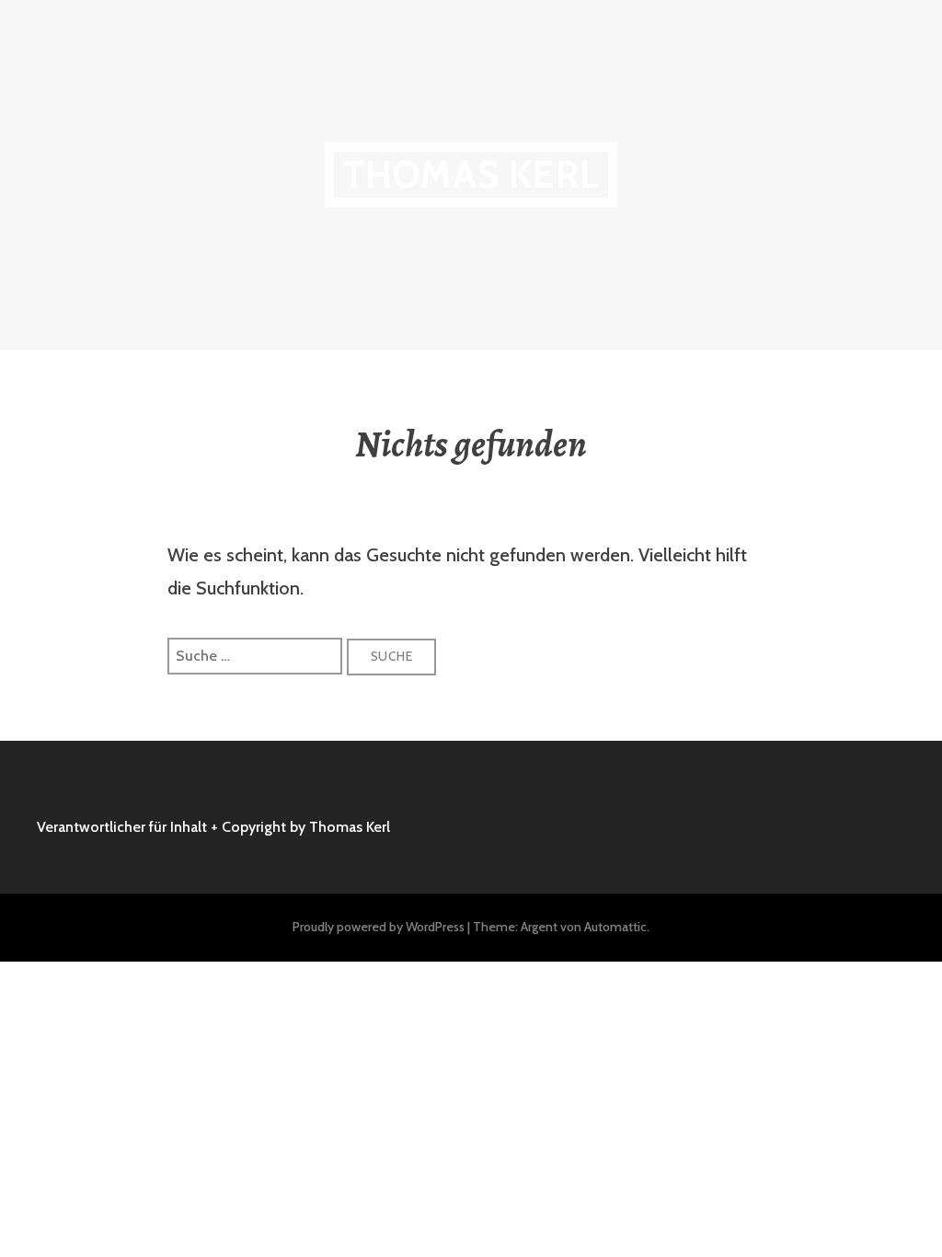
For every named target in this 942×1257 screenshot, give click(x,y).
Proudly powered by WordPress (379, 926)
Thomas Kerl (471, 174)
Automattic (615, 926)
